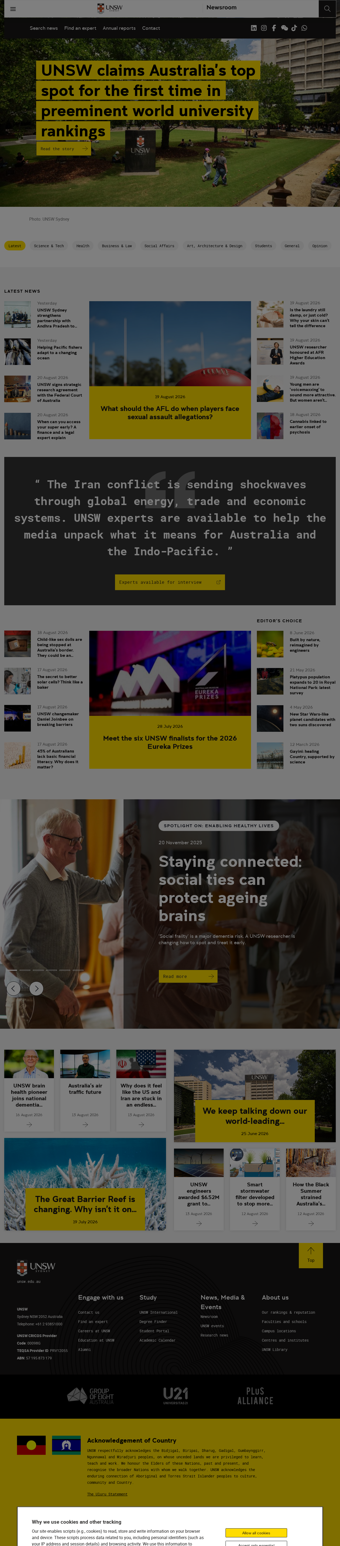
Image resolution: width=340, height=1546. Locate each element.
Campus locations (279, 1330)
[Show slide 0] (11, 970)
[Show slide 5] (78, 970)
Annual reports (119, 28)
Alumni (84, 1349)
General (292, 245)
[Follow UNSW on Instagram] (264, 28)
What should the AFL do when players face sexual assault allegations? (170, 412)
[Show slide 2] (38, 970)
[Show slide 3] (51, 970)
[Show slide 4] (65, 970)
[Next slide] (36, 988)
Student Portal (154, 1330)
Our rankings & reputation (288, 1312)
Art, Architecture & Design (214, 245)
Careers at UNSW (94, 1330)
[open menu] (13, 8)
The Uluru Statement (107, 1494)
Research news (214, 1335)
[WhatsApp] (304, 28)
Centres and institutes (285, 1340)
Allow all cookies (256, 1533)
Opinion (319, 245)
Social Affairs (159, 245)
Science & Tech (49, 245)
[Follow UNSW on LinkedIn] (254, 28)
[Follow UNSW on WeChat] (284, 28)
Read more (175, 976)
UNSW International (158, 1312)
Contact (151, 28)
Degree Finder (153, 1321)
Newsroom (209, 1316)
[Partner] (220, 8)
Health (82, 245)
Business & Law (117, 245)
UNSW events (212, 1325)
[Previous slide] (13, 988)
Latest (14, 245)
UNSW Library (274, 1349)
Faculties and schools (284, 1321)
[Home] (109, 8)
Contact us (88, 1312)
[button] (311, 1255)
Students (263, 245)
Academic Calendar (157, 1340)
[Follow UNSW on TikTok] (294, 28)
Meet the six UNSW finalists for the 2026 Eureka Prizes (170, 742)
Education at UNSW (96, 1340)
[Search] (327, 8)
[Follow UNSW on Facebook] (274, 28)
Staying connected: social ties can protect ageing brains (230, 888)
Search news (44, 28)
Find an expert (80, 28)
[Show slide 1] (25, 970)
